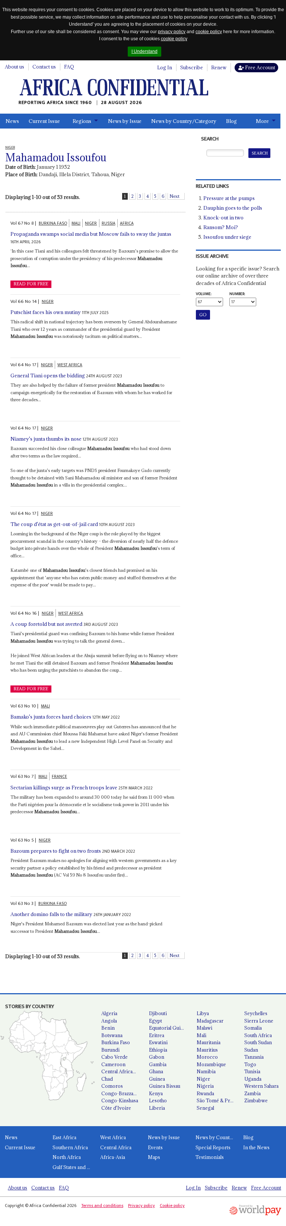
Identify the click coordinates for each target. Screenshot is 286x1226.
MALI (76, 223)
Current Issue (44, 121)
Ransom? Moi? (220, 227)
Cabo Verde (114, 1057)
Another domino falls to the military (51, 914)
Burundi (110, 1050)
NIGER (91, 223)
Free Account (259, 67)
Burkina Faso (115, 1042)
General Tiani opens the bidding (47, 375)
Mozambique (211, 1064)
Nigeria (205, 1086)
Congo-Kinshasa (119, 1100)
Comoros (112, 1086)
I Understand (144, 51)
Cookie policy (172, 1205)
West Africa (113, 1137)
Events (155, 1147)
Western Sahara (261, 1086)
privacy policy (171, 31)
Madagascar (210, 1021)
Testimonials (210, 1157)
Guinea (157, 1079)
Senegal (205, 1108)
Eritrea (156, 1035)
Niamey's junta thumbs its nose (46, 438)
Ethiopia (158, 1050)
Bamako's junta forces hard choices (50, 716)
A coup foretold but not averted (46, 624)
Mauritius (207, 1050)
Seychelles (255, 1013)
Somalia (253, 1028)
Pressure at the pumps (229, 198)
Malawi (204, 1028)
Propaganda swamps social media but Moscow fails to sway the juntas (90, 234)
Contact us (44, 67)
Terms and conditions (102, 1205)
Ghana (156, 1071)
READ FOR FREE (30, 283)
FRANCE (59, 776)
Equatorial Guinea (168, 1028)
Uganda (252, 1079)
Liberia (157, 1108)
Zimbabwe (256, 1100)
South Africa (258, 1035)
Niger (203, 1079)
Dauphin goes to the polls (232, 208)
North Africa (67, 1157)
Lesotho (158, 1100)
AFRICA (127, 223)
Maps (154, 1157)
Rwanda (205, 1093)
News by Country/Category (183, 121)
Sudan (251, 1050)
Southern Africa (70, 1147)
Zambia (252, 1093)
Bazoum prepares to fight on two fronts (55, 851)
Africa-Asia (112, 1157)
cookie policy (209, 31)
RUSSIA (108, 223)
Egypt (155, 1021)
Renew (218, 67)
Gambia (157, 1064)
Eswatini (158, 1042)
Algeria (109, 1013)
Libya (203, 1013)
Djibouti (158, 1013)
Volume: (204, 294)
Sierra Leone (258, 1021)
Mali (201, 1035)
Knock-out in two (223, 217)
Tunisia (252, 1071)
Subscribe (191, 67)
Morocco (207, 1057)
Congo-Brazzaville (121, 1093)
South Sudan (258, 1042)
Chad (107, 1079)
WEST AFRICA (69, 364)
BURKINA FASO (53, 223)
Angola (109, 1021)
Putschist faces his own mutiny (45, 312)
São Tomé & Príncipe (217, 1100)
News (12, 121)
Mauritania (208, 1042)
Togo (250, 1064)
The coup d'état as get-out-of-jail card (54, 524)
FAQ (69, 67)
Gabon (156, 1057)
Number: (237, 294)
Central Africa (115, 1147)
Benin (108, 1028)
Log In (164, 67)
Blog (231, 121)
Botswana (112, 1035)
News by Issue (125, 121)
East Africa (64, 1137)
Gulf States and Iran (74, 1167)
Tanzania (254, 1057)
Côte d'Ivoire (116, 1108)
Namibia (206, 1071)
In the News (256, 1147)
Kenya (156, 1093)
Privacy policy (141, 1205)
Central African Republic (122, 1071)
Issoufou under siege (227, 237)
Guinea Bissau (164, 1086)
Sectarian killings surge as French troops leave (63, 787)
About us (14, 67)
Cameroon (113, 1064)
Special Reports (213, 1147)
